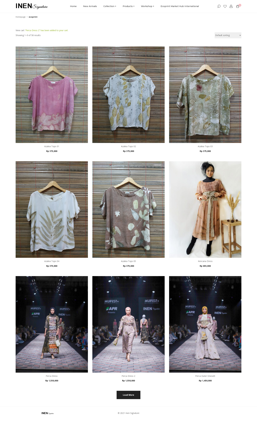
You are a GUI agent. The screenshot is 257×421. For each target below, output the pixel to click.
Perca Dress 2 (128, 376)
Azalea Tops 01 (51, 146)
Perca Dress (52, 376)
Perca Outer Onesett (205, 376)
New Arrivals (90, 6)
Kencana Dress (205, 261)
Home (73, 6)
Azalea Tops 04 (51, 261)
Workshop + (147, 6)
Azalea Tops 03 (205, 146)
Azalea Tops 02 (128, 146)
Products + (128, 6)
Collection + (109, 6)
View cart (20, 30)
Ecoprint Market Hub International (180, 6)
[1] (237, 6)
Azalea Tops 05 (128, 261)
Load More (128, 394)
